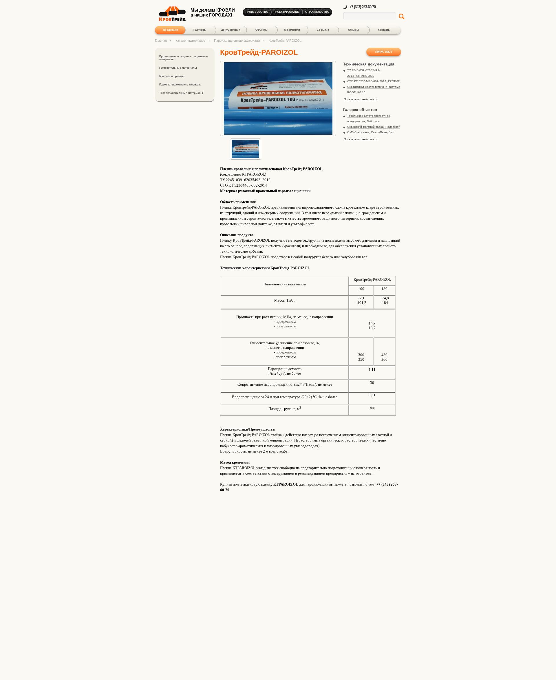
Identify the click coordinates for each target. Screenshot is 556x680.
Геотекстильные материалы (178, 67)
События (323, 29)
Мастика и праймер (172, 76)
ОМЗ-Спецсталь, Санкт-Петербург (371, 132)
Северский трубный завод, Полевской (373, 126)
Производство (257, 11)
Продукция (170, 29)
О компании (292, 29)
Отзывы (353, 29)
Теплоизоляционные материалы (181, 93)
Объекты (261, 29)
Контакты (384, 29)
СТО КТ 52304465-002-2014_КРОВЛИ (373, 81)
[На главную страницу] (172, 19)
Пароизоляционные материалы (237, 40)
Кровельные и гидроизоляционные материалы (183, 58)
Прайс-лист (383, 51)
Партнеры (199, 29)
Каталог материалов (190, 40)
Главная (161, 40)
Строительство (317, 11)
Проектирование (286, 11)
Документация (230, 29)
